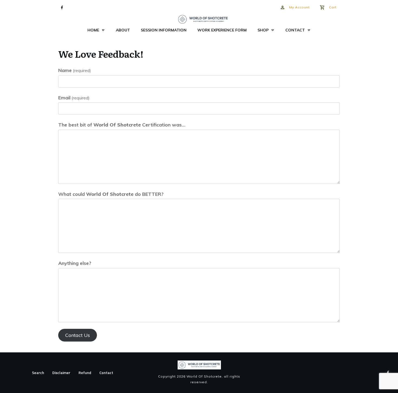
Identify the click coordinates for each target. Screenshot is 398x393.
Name (74, 70)
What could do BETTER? (111, 194)
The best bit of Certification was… (121, 125)
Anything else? (74, 263)
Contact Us (77, 335)
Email (74, 98)
